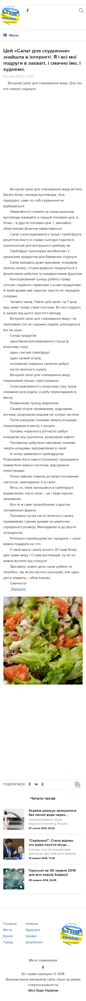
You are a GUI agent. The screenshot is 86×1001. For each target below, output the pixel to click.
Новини (32, 924)
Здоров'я (33, 930)
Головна (10, 924)
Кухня (8, 936)
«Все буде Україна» (43, 990)
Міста (7, 930)
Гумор (8, 942)
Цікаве (31, 936)
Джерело (18, 589)
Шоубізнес (34, 942)
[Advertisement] (43, 138)
